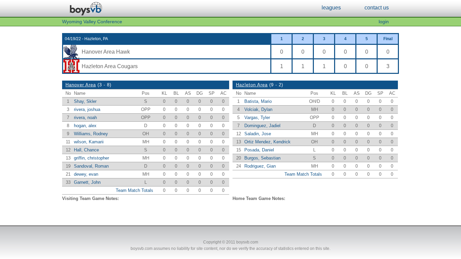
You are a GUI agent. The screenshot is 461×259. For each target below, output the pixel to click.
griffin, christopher (91, 158)
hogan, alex (85, 125)
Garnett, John (87, 182)
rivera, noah (85, 117)
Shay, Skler (85, 101)
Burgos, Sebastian (262, 158)
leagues (331, 7)
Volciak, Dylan (258, 109)
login (384, 21)
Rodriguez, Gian (260, 166)
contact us (376, 7)
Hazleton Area (252, 84)
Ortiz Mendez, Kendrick (267, 141)
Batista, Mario (258, 101)
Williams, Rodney (91, 133)
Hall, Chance (86, 149)
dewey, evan (86, 174)
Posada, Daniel (259, 149)
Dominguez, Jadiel (262, 125)
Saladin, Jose (257, 133)
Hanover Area (80, 84)
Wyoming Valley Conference (92, 21)
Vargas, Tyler (257, 117)
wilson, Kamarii (89, 141)
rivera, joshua (87, 109)
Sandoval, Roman (91, 166)
